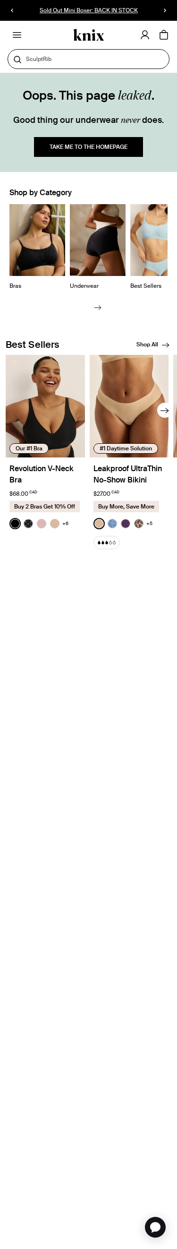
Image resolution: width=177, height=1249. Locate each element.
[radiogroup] (38, 523)
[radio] (15, 523)
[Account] (145, 35)
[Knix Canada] (88, 35)
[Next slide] (97, 307)
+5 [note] (149, 523)
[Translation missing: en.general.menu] (17, 35)
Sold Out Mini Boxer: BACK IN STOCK (89, 10)
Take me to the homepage (88, 147)
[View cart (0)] (163, 35)
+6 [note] (65, 523)
